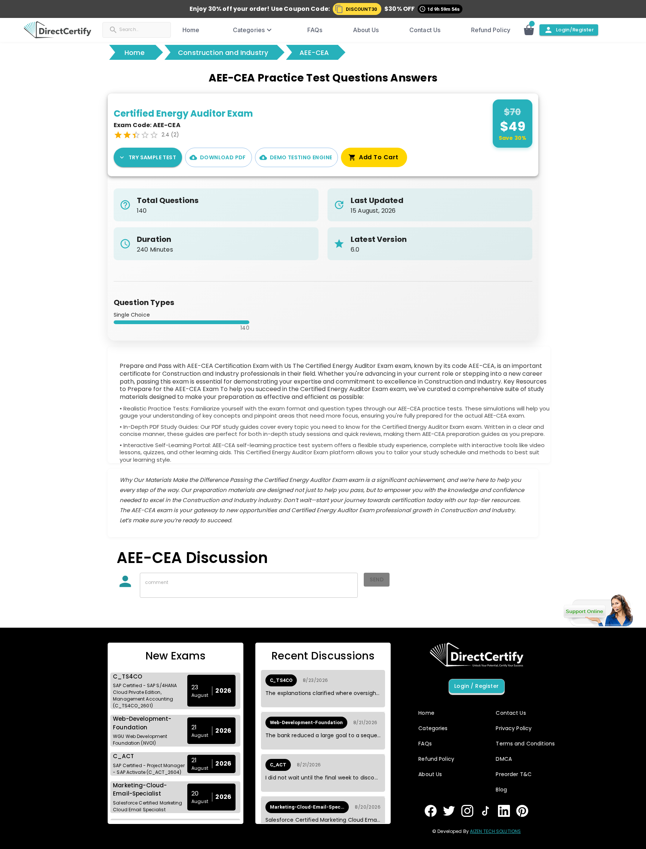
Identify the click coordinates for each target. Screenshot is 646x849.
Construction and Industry (223, 52)
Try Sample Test (152, 157)
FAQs (314, 30)
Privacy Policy (514, 728)
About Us (366, 30)
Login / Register (476, 686)
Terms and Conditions (525, 743)
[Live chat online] (598, 610)
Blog (501, 789)
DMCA (504, 759)
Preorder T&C (514, 774)
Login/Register (575, 29)
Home (190, 30)
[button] (357, 9)
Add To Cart (378, 157)
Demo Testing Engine (301, 157)
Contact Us (424, 30)
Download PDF (223, 157)
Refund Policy (490, 30)
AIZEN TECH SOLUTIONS (495, 831)
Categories (249, 30)
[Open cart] (532, 30)
